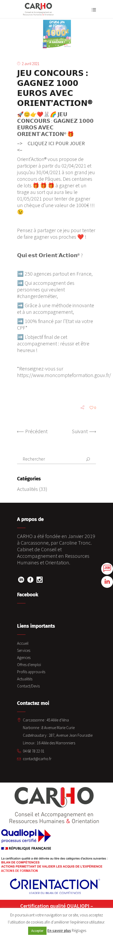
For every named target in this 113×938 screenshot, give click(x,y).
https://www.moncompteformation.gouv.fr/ (64, 375)
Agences (23, 657)
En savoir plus (59, 930)
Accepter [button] (37, 931)
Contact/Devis (28, 685)
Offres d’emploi (29, 664)
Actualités (27, 489)
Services (23, 650)
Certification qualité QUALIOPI (54, 905)
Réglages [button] (79, 930)
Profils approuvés (31, 671)
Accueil (22, 643)
